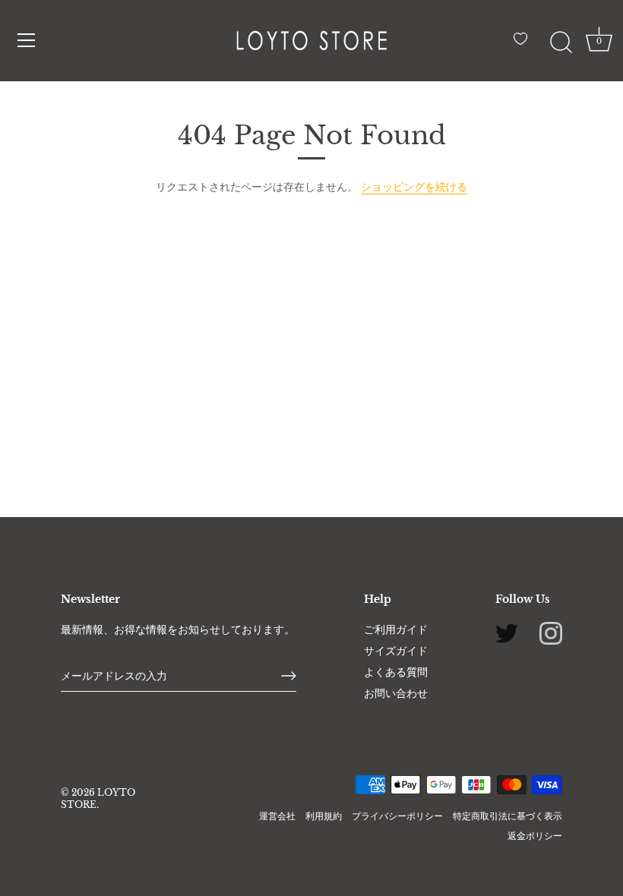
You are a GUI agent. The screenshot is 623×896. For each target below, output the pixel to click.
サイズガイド (396, 651)
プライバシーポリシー (397, 816)
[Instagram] (550, 632)
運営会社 (277, 816)
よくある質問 (396, 672)
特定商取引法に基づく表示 (507, 816)
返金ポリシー (535, 835)
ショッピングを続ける (414, 187)
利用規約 (323, 816)
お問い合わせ (396, 693)
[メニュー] (26, 40)
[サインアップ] (288, 675)
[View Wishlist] (524, 45)
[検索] (560, 42)
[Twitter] (506, 632)
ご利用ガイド (396, 629)
